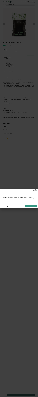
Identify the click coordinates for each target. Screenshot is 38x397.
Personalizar (18, 206)
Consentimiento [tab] (6, 192)
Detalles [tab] (19, 192)
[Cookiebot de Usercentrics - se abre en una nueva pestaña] (33, 190)
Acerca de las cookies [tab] (31, 192)
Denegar (7, 206)
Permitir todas (31, 206)
